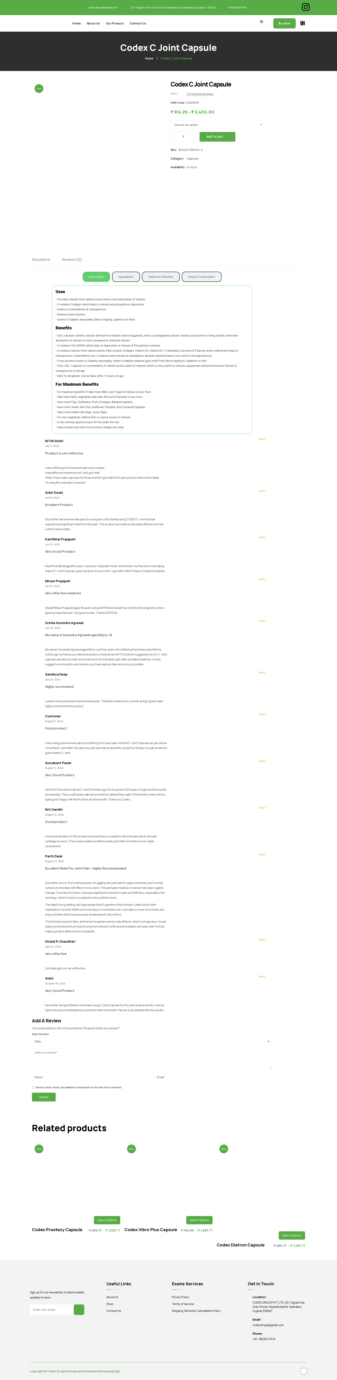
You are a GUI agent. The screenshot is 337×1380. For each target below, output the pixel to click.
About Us (93, 23)
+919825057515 (237, 7)
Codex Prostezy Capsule (57, 1229)
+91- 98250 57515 (264, 1339)
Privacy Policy (180, 1297)
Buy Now (284, 23)
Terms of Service (183, 1304)
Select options (107, 1220)
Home (76, 23)
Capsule (193, 158)
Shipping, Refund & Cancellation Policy (196, 1311)
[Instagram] (305, 7)
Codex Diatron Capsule (241, 1245)
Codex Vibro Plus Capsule (150, 1229)
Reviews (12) (72, 259)
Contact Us (138, 23)
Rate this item (40, 1034)
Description (41, 259)
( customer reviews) (200, 94)
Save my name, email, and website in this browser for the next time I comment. (78, 1087)
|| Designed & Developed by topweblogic (93, 1371)
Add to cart (215, 136)
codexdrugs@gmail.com (102, 7)
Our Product (115, 23)
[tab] (46, 260)
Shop (109, 1304)
